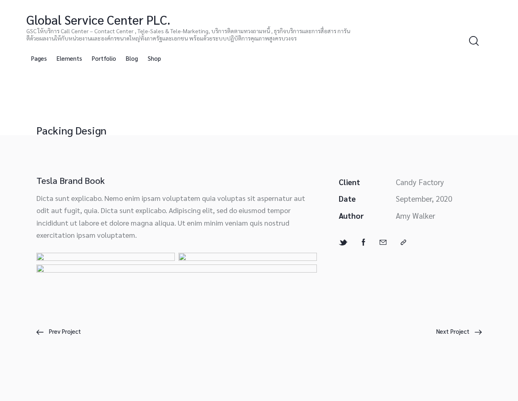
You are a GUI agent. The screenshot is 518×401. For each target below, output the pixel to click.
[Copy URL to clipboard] (403, 242)
